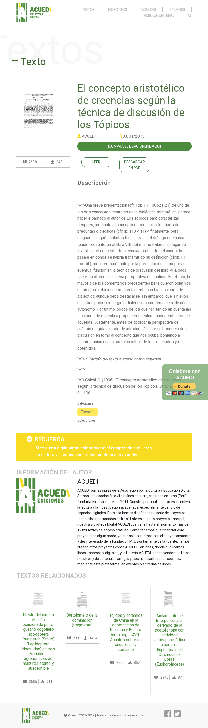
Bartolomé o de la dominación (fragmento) (82, 620)
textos (88, 9)
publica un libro (159, 15)
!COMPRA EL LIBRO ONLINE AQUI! (134, 146)
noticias (148, 9)
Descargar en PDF (134, 165)
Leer (96, 162)
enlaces (177, 9)
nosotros (117, 9)
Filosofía (87, 412)
